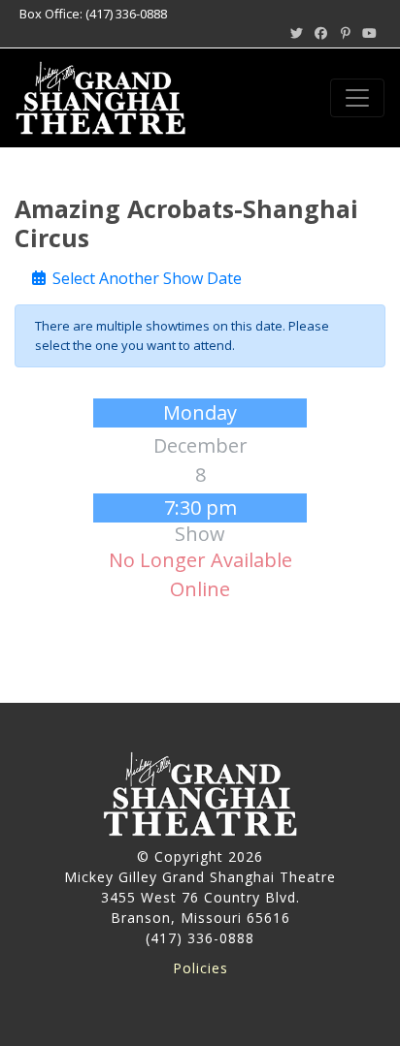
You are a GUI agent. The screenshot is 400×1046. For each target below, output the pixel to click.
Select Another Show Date (145, 278)
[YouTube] (370, 33)
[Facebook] (320, 33)
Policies (200, 968)
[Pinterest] (345, 33)
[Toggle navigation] (357, 98)
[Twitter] (296, 33)
